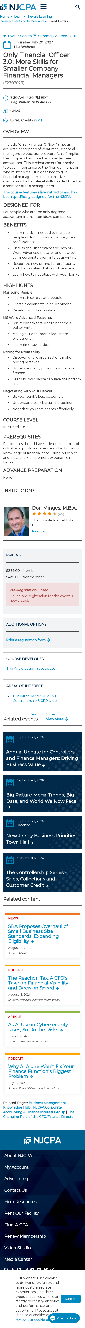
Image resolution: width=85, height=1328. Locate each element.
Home (4, 17)
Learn (18, 17)
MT (40, 120)
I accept (71, 1298)
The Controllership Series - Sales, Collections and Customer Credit (36, 879)
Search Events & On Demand (22, 21)
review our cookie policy (35, 1320)
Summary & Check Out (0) (59, 36)
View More (55, 719)
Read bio (39, 531)
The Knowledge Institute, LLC (30, 668)
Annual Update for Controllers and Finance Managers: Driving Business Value (42, 758)
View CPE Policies (42, 714)
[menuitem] (18, 1156)
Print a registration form (26, 640)
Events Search (19, 36)
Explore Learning (39, 17)
